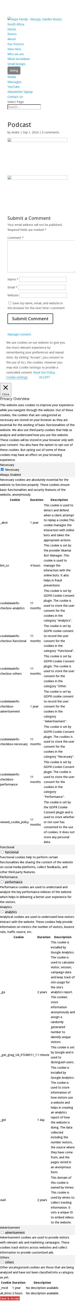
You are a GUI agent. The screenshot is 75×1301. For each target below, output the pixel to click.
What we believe (19, 59)
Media (12, 77)
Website (13, 295)
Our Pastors (16, 44)
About (12, 39)
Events (12, 34)
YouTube (14, 87)
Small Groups (16, 64)
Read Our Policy (44, 372)
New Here (14, 49)
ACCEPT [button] (44, 377)
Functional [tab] (7, 847)
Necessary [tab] (7, 465)
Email (12, 287)
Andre (15, 132)
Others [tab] (4, 1257)
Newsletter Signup (20, 92)
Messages (14, 82)
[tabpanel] (37, 661)
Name (13, 279)
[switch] (2, 852)
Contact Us (15, 97)
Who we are (16, 54)
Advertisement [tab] (10, 1227)
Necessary (12, 470)
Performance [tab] (9, 877)
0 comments (50, 132)
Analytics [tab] (6, 907)
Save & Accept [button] (10, 1298)
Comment (16, 238)
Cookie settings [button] (17, 377)
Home (12, 29)
